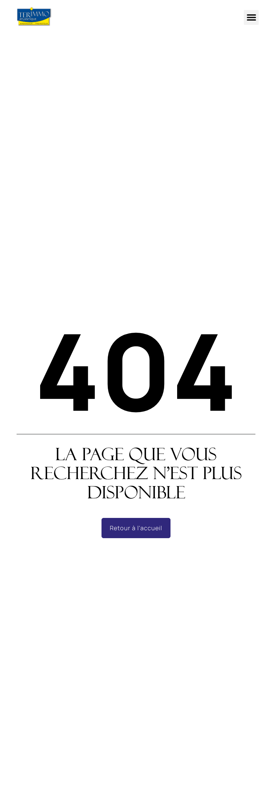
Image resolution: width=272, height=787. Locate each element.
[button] (251, 17)
